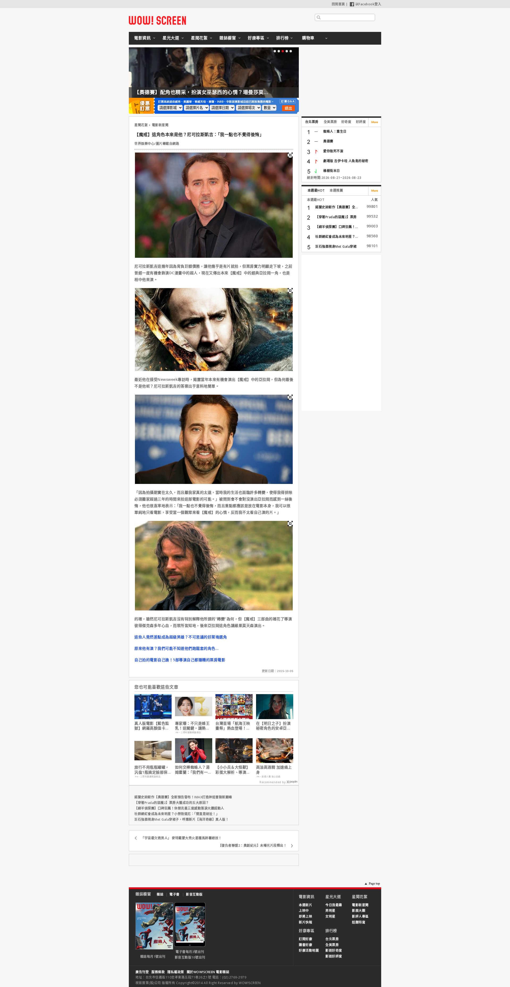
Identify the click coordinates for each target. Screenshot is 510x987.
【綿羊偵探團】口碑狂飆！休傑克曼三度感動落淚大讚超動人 (179, 808)
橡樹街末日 (331, 170)
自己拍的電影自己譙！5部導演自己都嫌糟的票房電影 (179, 659)
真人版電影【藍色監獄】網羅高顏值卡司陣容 (151, 726)
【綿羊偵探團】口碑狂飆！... (336, 227)
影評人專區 (360, 916)
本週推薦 (336, 190)
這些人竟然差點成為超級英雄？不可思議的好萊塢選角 (180, 636)
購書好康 (305, 945)
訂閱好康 (305, 939)
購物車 (308, 37)
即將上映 (305, 916)
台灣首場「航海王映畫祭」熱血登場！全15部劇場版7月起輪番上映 (232, 726)
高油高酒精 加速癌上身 (274, 769)
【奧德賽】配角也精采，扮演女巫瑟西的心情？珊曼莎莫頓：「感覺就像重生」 (223, 92)
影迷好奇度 (333, 950)
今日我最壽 (333, 905)
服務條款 (158, 972)
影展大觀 (358, 910)
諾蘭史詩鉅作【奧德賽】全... (336, 207)
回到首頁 (338, 4)
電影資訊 (142, 37)
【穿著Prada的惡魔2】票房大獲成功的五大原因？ (171, 802)
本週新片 (305, 905)
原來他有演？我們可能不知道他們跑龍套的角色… (176, 648)
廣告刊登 (142, 972)
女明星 (330, 916)
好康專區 (256, 37)
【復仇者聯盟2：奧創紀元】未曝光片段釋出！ (252, 845)
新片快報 (305, 922)
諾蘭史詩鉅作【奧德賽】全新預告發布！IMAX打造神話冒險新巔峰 (183, 797)
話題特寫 (358, 922)
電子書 (174, 894)
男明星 (330, 910)
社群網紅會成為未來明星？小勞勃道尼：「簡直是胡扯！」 (176, 814)
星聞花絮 (199, 37)
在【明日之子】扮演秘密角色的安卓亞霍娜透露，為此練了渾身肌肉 (273, 726)
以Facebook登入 (368, 4)
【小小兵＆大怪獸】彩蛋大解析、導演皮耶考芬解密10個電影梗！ (233, 769)
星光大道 (171, 37)
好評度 (361, 122)
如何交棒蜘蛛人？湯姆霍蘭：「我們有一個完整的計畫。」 (193, 769)
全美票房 (330, 122)
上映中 (304, 910)
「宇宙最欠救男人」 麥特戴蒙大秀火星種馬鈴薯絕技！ (181, 838)
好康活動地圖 (309, 950)
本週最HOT (316, 190)
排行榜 (282, 37)
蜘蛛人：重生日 (335, 131)
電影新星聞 (160, 125)
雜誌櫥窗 (227, 37)
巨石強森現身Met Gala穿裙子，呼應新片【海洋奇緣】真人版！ (181, 819)
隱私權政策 (175, 972)
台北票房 (311, 122)
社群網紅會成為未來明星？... (336, 236)
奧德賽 (328, 141)
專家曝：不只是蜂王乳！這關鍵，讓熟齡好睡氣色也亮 (192, 726)
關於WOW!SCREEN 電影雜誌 (208, 972)
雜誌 (160, 894)
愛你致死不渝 (333, 151)
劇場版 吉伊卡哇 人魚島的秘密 (345, 161)
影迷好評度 (333, 956)
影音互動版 (194, 894)
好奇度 (346, 122)
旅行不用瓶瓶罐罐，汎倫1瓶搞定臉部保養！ (151, 769)
